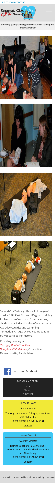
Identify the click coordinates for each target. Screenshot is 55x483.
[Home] (19, 13)
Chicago (4, 345)
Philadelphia (19, 349)
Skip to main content (12, 2)
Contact (28, 425)
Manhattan (17, 345)
